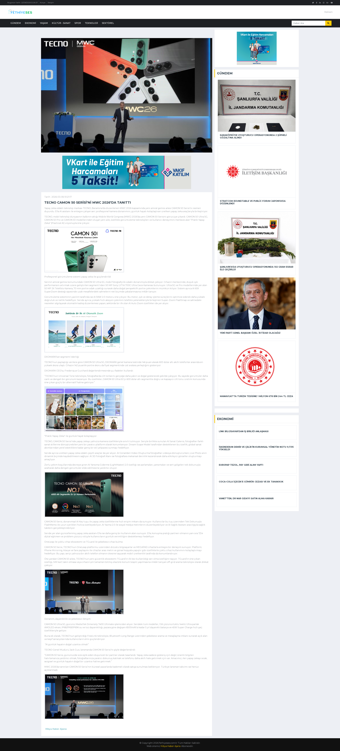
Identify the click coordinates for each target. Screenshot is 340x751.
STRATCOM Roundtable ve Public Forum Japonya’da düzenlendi (253, 202)
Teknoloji (91, 23)
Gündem (15, 23)
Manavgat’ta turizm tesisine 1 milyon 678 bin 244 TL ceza (256, 396)
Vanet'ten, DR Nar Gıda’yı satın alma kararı (246, 498)
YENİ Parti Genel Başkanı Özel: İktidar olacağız (250, 333)
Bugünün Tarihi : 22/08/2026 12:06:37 (22, 3)
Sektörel (108, 23)
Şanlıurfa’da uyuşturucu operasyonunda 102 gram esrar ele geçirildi (256, 268)
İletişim (51, 3)
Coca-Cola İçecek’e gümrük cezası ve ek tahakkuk (251, 481)
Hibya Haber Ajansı (171, 746)
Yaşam (44, 23)
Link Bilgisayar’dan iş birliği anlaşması (244, 431)
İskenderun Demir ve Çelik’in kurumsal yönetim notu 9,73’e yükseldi (256, 448)
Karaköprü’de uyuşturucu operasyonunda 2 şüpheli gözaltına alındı (253, 136)
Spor (78, 23)
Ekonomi (30, 23)
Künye (42, 3)
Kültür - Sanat (61, 23)
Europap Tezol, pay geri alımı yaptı (241, 465)
